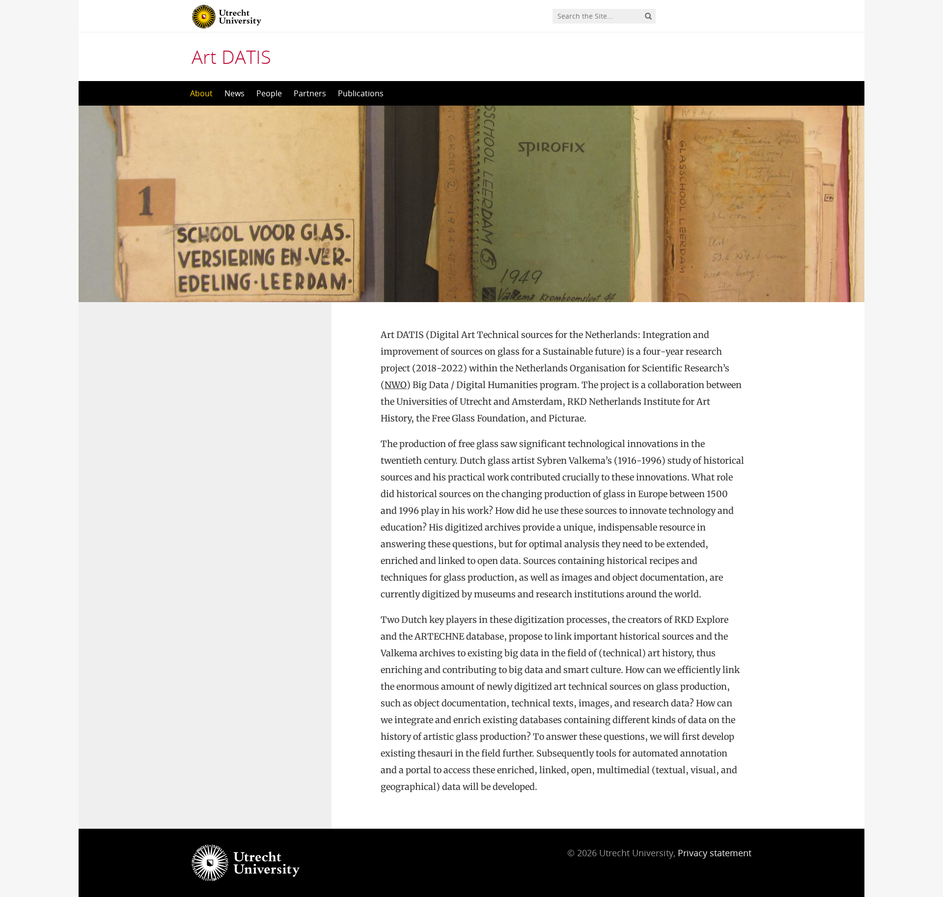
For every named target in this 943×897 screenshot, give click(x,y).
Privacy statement (714, 853)
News (234, 93)
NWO (396, 385)
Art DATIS (231, 56)
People (269, 93)
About (201, 93)
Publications (361, 93)
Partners (310, 93)
